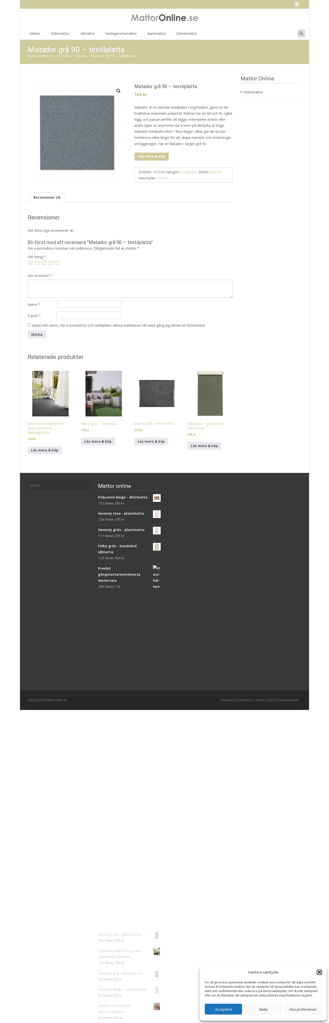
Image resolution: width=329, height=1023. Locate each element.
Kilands (215, 172)
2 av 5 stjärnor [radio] (37, 263)
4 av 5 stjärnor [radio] (51, 263)
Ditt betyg (37, 256)
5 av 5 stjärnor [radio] (57, 263)
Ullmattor (87, 33)
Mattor (35, 33)
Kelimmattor (253, 92)
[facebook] (297, 5)
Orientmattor (186, 33)
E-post (34, 315)
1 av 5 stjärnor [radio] (30, 263)
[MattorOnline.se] (164, 18)
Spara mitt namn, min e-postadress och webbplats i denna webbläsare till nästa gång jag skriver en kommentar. (119, 325)
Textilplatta (189, 172)
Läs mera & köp (151, 156)
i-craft (269, 700)
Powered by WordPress (237, 700)
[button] (319, 972)
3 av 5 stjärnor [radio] (44, 263)
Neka (263, 1009)
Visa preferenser (303, 1009)
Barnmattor (156, 33)
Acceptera (223, 1009)
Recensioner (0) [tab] (46, 197)
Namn (34, 304)
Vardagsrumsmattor (121, 33)
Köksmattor (60, 33)
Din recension (40, 275)
